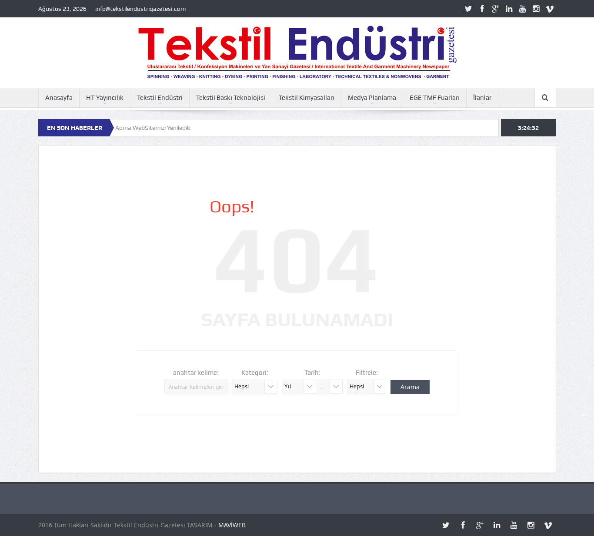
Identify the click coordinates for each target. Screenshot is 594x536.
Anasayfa (59, 98)
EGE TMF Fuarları (435, 98)
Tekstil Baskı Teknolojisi (230, 98)
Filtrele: (367, 373)
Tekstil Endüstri (160, 98)
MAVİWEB (232, 525)
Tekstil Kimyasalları (306, 98)
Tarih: (312, 373)
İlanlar (482, 98)
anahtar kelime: (196, 373)
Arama (410, 387)
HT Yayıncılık (104, 98)
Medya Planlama (372, 98)
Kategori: (254, 373)
